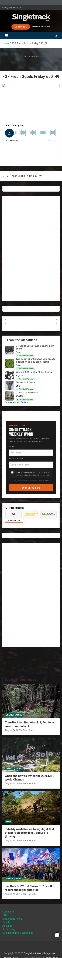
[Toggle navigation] (6, 35)
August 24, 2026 (13, 894)
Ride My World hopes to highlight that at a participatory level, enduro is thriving (29, 832)
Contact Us (8, 911)
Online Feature (14, 715)
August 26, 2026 (13, 783)
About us (7, 925)
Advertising (8, 929)
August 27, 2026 (13, 730)
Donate (6, 922)
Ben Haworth (29, 783)
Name (11, 446)
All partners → (14, 521)
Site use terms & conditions (17, 932)
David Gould (28, 730)
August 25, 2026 (13, 840)
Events (9, 768)
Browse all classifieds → (16, 402)
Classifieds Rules (12, 918)
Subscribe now (31, 487)
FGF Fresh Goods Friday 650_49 (24, 175)
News (18, 768)
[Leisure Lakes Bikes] (48, 514)
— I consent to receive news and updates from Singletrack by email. (32, 473)
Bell (13, 514)
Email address (16, 458)
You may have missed (20, 680)
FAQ (4, 915)
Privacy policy (44, 480)
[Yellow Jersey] (31, 514)
